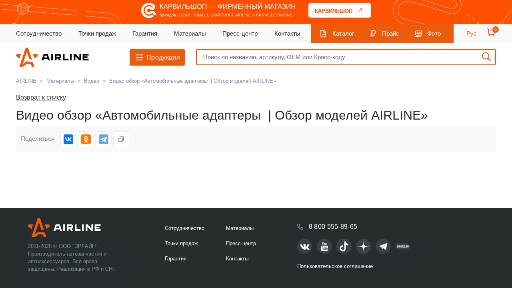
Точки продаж (97, 33)
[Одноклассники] (86, 139)
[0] (491, 35)
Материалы (190, 33)
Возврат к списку (41, 97)
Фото (434, 33)
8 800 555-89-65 (333, 226)
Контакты (287, 33)
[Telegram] (103, 139)
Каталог (343, 33)
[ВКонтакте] (68, 139)
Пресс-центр (240, 33)
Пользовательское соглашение (335, 266)
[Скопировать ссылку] (121, 139)
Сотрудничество (39, 33)
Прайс (390, 33)
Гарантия (144, 33)
